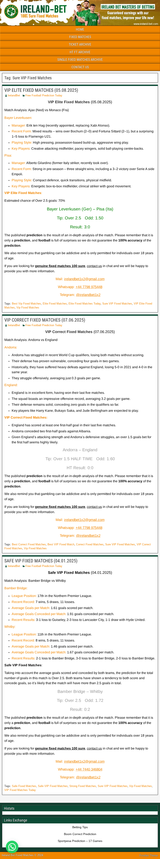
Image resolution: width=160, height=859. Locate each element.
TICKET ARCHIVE (80, 44)
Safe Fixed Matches (24, 786)
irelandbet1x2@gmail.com (84, 279)
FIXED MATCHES (80, 37)
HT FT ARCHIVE (80, 52)
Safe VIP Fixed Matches (53, 786)
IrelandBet (14, 95)
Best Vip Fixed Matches (26, 303)
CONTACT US (80, 67)
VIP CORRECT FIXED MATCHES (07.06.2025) (44, 320)
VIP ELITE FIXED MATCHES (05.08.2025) (41, 90)
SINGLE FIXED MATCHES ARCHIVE (80, 60)
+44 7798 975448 (89, 287)
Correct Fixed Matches (90, 544)
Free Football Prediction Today (43, 95)
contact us (94, 266)
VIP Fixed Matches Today (20, 790)
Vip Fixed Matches (27, 307)
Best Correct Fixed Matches (29, 544)
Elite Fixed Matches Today (85, 303)
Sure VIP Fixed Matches (117, 303)
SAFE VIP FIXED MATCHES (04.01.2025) (41, 560)
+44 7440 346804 (89, 769)
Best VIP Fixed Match (61, 544)
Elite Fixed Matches (55, 303)
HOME (80, 29)
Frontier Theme (148, 855)
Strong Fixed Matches (82, 786)
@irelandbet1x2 (88, 295)
